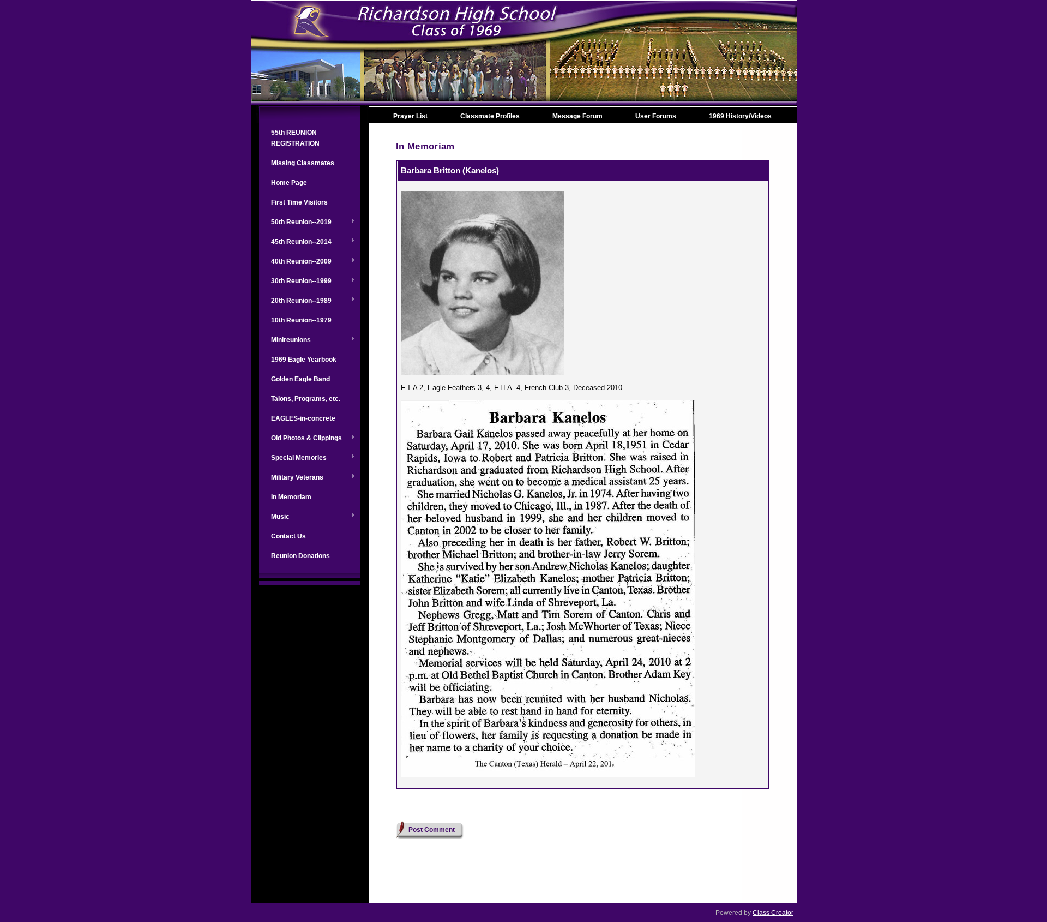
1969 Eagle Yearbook (303, 359)
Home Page (289, 183)
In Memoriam (291, 497)
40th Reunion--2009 (295, 262)
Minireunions (285, 340)
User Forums (655, 116)
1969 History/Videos (740, 116)
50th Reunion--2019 (295, 222)
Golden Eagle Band (300, 379)
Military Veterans (291, 478)
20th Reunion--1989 (295, 301)
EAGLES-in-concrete (303, 418)
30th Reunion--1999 (295, 281)
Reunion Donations (300, 556)
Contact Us (288, 536)
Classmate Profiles (490, 116)
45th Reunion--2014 (295, 242)
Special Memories (293, 458)
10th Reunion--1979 (301, 320)
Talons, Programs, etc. (305, 399)
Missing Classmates (302, 163)
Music (274, 517)
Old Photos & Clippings (300, 438)
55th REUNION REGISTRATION (295, 138)
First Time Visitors (299, 202)
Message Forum (577, 116)
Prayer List (410, 116)
